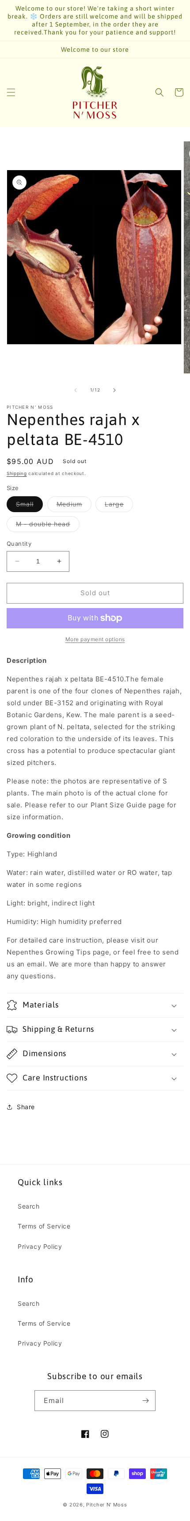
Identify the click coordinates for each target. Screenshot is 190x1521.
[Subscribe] (145, 1400)
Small (29, 506)
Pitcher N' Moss (106, 1505)
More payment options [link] (95, 639)
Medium (74, 506)
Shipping (17, 473)
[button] (11, 92)
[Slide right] (114, 390)
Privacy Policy (40, 1246)
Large (119, 506)
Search (29, 1206)
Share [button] (26, 1106)
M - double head (48, 526)
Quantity (19, 543)
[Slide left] (75, 390)
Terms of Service (44, 1226)
